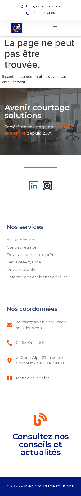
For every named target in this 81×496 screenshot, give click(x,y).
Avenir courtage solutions (49, 486)
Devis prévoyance (24, 262)
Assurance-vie (20, 239)
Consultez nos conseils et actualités (40, 444)
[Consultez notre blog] (40, 420)
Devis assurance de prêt (30, 254)
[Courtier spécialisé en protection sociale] (16, 28)
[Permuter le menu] (55, 28)
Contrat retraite (21, 247)
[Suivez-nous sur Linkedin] (33, 185)
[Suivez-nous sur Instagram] (47, 185)
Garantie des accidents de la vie (37, 277)
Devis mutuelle (22, 269)
